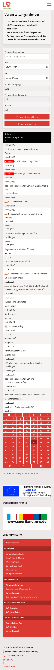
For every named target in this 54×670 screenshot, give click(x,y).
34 (6, 434)
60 (41, 446)
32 (41, 430)
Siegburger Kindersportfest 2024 (19, 406)
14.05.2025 (9, 309)
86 (27, 462)
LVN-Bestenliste (12, 607)
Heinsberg (9, 165)
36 (20, 434)
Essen (7, 153)
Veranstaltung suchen (14, 51)
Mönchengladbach (13, 398)
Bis (5, 73)
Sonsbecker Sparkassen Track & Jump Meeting (23, 215)
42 (13, 438)
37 (27, 434)
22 (20, 426)
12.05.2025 (9, 297)
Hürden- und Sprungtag (15, 301)
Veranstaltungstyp (12, 84)
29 (20, 430)
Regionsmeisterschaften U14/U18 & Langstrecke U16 (26, 187)
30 (27, 430)
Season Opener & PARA (19, 201)
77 (13, 458)
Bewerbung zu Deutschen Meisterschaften (22, 596)
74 (41, 454)
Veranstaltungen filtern (27, 117)
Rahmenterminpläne (13, 592)
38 (34, 434)
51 (27, 442)
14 (13, 422)
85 (20, 462)
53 (41, 442)
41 (6, 438)
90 (10, 466)
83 (6, 462)
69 (6, 454)
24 (34, 426)
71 (20, 454)
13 (6, 422)
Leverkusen (9, 205)
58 (27, 446)
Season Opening (15, 326)
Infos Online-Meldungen (15, 557)
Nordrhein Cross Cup (14, 623)
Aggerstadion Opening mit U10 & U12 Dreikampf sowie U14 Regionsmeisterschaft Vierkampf (26, 287)
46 (41, 438)
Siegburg (8, 410)
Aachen (7, 253)
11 (41, 418)
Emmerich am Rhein (13, 277)
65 (27, 450)
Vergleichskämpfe (13, 631)
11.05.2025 (9, 257)
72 (27, 454)
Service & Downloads (14, 565)
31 (34, 430)
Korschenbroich (11, 193)
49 (13, 442)
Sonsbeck (8, 221)
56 (13, 446)
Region (7, 105)
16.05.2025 (9, 322)
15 (20, 422)
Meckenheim (10, 305)
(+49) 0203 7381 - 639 (14, 655)
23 (27, 426)
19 (48, 422)
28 (13, 430)
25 (41, 426)
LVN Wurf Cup (11, 626)
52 (34, 442)
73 (34, 454)
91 (24, 466)
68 (47, 450)
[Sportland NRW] (27, 518)
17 (34, 422)
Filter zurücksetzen (27, 124)
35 (13, 434)
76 (6, 458)
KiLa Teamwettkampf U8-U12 (23, 161)
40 (47, 434)
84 (13, 462)
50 (20, 442)
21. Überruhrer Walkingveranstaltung (21, 149)
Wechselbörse (11, 569)
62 (6, 450)
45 (34, 438)
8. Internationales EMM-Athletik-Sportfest (27, 273)
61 (48, 446)
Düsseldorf (9, 265)
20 (6, 426)
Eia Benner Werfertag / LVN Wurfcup (21, 233)
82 (48, 458)
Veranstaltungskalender (15, 553)
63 (13, 450)
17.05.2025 (9, 334)
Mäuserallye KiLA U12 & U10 (23, 173)
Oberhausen (10, 386)
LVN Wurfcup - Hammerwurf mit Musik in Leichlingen (23, 364)
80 (34, 458)
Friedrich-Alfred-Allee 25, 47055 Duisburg (21, 651)
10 (34, 418)
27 (6, 430)
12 (48, 418)
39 (41, 434)
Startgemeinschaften (14, 573)
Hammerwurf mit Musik (15, 350)
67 (41, 450)
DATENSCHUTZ (9, 666)
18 (41, 422)
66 (34, 450)
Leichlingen (9, 237)
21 (13, 426)
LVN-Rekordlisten (13, 611)
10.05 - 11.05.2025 (9, 227)
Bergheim (8, 342)
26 (48, 426)
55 (6, 446)
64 (20, 450)
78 (20, 458)
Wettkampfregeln (13, 561)
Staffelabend (10, 314)
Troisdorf (8, 293)
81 (41, 458)
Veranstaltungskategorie (15, 95)
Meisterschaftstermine (14, 584)
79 (27, 458)
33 (48, 430)
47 (48, 438)
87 (34, 462)
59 (34, 446)
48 (6, 442)
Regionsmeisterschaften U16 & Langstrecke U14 (26, 394)
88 (41, 462)
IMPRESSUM (8, 659)
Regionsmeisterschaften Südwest (19, 249)
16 (27, 422)
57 (20, 446)
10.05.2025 (9, 145)
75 (48, 454)
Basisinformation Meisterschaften (19, 588)
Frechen (8, 177)
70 (13, 454)
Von (6, 62)
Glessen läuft (10, 338)
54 (48, 442)
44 (27, 438)
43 (20, 438)
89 (47, 462)
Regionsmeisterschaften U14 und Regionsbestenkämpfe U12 (19, 380)
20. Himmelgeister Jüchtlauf (17, 261)
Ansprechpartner (12, 542)
